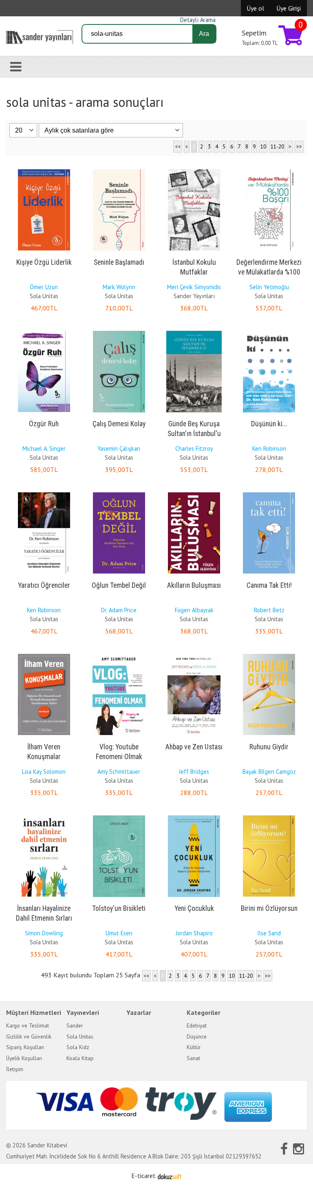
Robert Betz (269, 610)
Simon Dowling (44, 933)
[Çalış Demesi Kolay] (119, 332)
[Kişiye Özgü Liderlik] (44, 171)
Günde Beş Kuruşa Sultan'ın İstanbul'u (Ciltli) (194, 433)
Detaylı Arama (198, 20)
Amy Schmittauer (118, 771)
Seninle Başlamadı (119, 262)
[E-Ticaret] (169, 1175)
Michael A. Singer (44, 448)
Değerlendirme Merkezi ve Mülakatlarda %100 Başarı (269, 272)
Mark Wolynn (119, 287)
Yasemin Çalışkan (118, 448)
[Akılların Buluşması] (194, 494)
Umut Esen (119, 933)
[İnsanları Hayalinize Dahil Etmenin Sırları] (44, 817)
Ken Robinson (269, 448)
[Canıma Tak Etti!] (269, 494)
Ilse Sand (269, 933)
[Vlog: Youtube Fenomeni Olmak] (119, 655)
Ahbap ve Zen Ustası (194, 747)
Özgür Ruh (44, 424)
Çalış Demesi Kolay (119, 424)
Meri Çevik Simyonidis (194, 287)
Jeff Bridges (194, 771)
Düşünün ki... (269, 424)
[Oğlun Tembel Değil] (119, 494)
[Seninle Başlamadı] (119, 171)
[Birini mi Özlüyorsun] (269, 817)
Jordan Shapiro (194, 933)
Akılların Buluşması (194, 585)
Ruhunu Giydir (269, 747)
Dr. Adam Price (119, 610)
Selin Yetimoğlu (269, 287)
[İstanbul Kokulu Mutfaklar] (194, 171)
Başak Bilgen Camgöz (269, 771)
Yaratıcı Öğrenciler (44, 585)
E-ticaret (143, 1175)
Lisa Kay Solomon (44, 771)
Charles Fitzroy (194, 448)
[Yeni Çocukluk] (194, 817)
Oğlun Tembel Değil (119, 585)
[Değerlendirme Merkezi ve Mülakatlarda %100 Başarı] (269, 171)
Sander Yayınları (194, 296)
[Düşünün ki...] (269, 332)
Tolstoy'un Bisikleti (118, 908)
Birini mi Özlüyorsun (269, 908)
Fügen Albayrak (194, 610)
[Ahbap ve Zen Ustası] (194, 655)
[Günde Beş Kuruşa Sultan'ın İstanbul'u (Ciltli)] (194, 332)
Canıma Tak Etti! (269, 585)
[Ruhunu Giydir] (269, 655)
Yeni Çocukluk (194, 908)
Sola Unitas (44, 296)
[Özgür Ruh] (44, 332)
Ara (204, 33)
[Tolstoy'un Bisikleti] (119, 817)
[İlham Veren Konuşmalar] (44, 655)
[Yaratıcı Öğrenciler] (44, 494)
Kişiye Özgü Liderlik (44, 262)
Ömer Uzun (44, 287)
